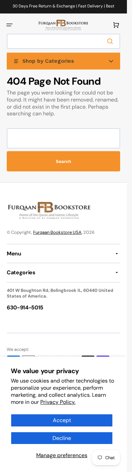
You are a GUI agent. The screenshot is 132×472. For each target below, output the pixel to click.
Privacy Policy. (57, 402)
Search (63, 161)
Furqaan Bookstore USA (57, 232)
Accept (62, 420)
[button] (9, 25)
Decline (61, 438)
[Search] (111, 41)
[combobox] (63, 41)
